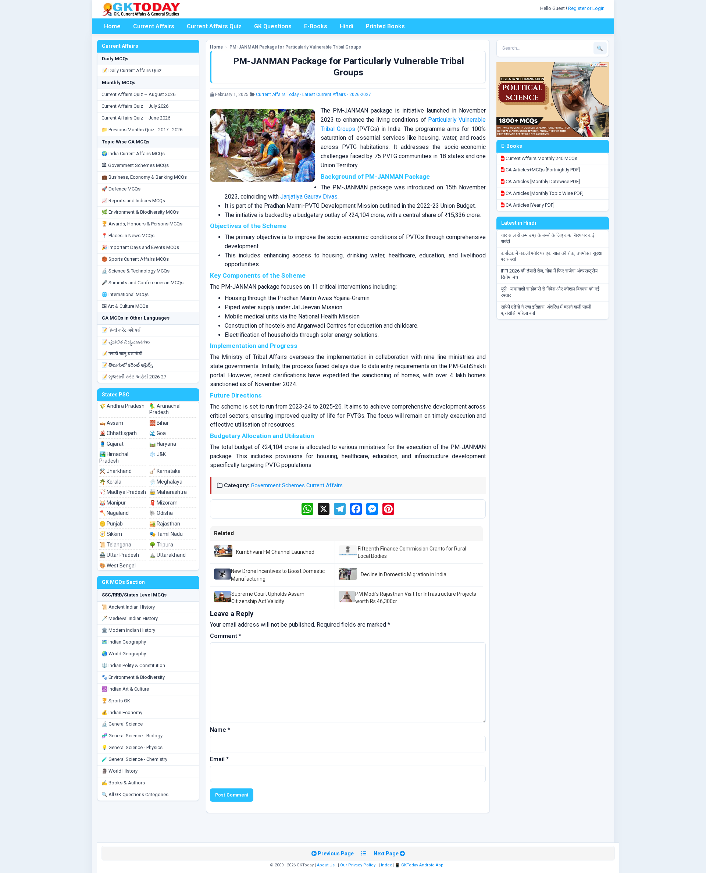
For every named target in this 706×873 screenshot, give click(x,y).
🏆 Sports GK (115, 700)
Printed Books (385, 26)
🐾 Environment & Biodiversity (133, 677)
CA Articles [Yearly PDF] (529, 205)
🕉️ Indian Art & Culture (125, 689)
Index (386, 865)
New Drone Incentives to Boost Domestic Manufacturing (278, 574)
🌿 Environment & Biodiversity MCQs (140, 212)
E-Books (315, 26)
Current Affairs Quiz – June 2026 (135, 118)
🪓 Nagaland (114, 513)
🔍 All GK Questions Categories (134, 794)
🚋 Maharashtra (168, 492)
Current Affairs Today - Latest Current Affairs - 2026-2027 (313, 94)
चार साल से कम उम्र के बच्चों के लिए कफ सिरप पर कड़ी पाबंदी (548, 238)
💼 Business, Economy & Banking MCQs (144, 177)
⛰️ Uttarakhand (167, 555)
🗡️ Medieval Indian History (129, 618)
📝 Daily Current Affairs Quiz (131, 70)
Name (220, 729)
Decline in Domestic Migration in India (403, 574)
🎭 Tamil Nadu (166, 534)
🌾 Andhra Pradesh (122, 406)
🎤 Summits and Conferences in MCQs (142, 282)
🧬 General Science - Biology (132, 735)
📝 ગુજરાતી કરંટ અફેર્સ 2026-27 (133, 377)
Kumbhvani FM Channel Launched (275, 552)
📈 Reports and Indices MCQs (133, 200)
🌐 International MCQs (125, 294)
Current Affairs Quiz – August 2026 (138, 94)
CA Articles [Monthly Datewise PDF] (542, 181)
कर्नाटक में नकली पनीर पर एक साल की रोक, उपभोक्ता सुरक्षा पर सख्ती (551, 256)
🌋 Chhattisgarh (118, 433)
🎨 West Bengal (117, 566)
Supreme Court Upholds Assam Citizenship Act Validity (267, 597)
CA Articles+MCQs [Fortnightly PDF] (542, 169)
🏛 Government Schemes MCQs (135, 165)
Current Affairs (153, 26)
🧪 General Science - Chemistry (134, 759)
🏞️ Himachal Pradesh (113, 457)
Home (112, 26)
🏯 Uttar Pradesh (119, 555)
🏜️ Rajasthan (164, 524)
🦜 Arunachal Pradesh (165, 409)
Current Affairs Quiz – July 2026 (134, 106)
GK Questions (273, 26)
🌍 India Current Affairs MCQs (133, 153)
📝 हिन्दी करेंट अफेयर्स (120, 330)
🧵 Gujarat (111, 444)
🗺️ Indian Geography (123, 642)
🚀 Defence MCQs (120, 189)
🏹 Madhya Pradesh (122, 492)
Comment (225, 636)
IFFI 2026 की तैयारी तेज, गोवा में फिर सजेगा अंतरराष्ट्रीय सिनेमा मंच (549, 274)
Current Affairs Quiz (214, 26)
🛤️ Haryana (162, 444)
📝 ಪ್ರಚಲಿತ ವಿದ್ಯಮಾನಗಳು (125, 342)
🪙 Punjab (111, 524)
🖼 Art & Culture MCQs (124, 306)
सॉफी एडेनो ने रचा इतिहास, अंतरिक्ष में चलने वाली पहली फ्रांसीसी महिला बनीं (546, 310)
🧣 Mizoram (163, 503)
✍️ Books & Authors (123, 782)
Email (219, 759)
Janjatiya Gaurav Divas (309, 196)
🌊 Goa (157, 433)
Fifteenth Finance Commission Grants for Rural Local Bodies (412, 552)
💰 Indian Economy (121, 712)
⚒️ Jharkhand (115, 471)
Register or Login (587, 8)
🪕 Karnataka (165, 471)
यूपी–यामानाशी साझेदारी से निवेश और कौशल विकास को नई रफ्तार (550, 292)
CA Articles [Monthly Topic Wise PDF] (544, 193)
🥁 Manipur (112, 503)
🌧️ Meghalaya (165, 482)
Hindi (346, 26)
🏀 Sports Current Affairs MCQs (135, 259)
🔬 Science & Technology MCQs (135, 271)
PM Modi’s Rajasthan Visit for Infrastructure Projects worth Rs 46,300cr (415, 597)
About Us (326, 865)
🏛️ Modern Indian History (128, 630)
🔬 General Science (122, 724)
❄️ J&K (157, 454)
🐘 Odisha (161, 513)
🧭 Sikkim (110, 534)
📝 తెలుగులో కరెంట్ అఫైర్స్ (127, 365)
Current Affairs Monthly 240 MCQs (540, 158)
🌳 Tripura (161, 545)
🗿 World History (119, 771)
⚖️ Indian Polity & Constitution (133, 665)
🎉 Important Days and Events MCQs (140, 247)
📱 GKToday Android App (420, 865)
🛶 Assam (111, 423)
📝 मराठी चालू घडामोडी (121, 353)
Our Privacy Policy (357, 865)
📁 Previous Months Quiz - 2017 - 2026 (141, 129)
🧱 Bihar (159, 423)
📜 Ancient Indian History (128, 607)
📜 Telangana (115, 545)
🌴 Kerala (110, 482)
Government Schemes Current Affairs (297, 485)
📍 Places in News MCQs (127, 235)
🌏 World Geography (123, 653)
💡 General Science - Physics (132, 747)
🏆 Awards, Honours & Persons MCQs (141, 224)
